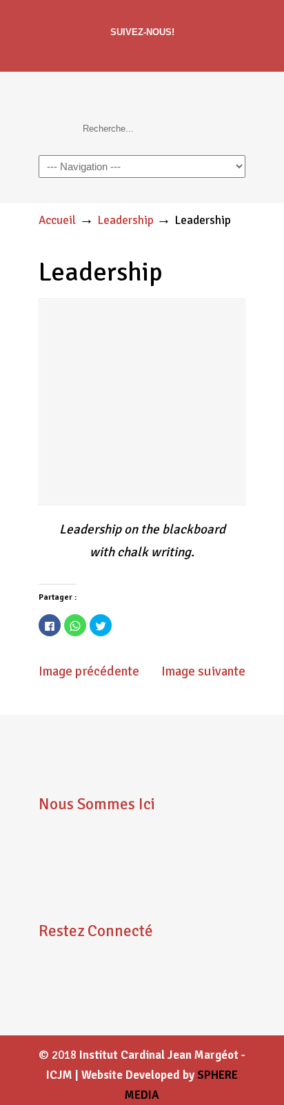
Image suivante (203, 671)
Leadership (125, 220)
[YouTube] (89, 1001)
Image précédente (89, 671)
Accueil (57, 220)
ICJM (135, 99)
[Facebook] (142, 53)
